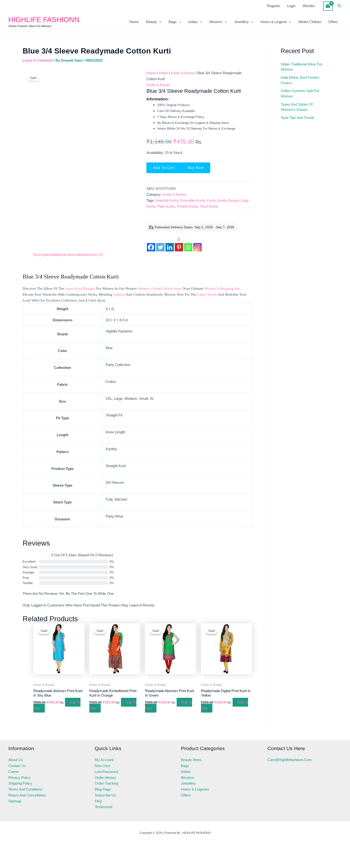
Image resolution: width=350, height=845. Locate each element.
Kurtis (211, 200)
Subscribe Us (105, 795)
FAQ (98, 801)
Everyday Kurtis (192, 200)
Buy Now (196, 168)
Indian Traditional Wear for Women (301, 67)
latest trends (207, 294)
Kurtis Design (228, 200)
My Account (104, 760)
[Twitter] (160, 243)
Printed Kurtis (187, 206)
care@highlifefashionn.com (289, 760)
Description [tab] (42, 255)
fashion (119, 294)
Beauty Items (191, 760)
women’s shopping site (222, 288)
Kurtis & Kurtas (183, 73)
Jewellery (241, 22)
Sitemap (14, 801)
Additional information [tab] (67, 255)
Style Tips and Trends (298, 118)
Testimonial (103, 807)
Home (134, 22)
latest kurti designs (80, 288)
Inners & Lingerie (273, 22)
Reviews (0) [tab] (93, 255)
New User (102, 766)
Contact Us (17, 766)
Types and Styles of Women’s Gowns (297, 107)
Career (13, 772)
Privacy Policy (19, 778)
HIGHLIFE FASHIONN (44, 20)
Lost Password (106, 772)
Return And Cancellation (27, 795)
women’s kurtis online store (159, 288)
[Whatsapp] (188, 243)
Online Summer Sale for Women (300, 93)
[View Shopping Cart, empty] (328, 6)
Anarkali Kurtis (166, 200)
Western (215, 22)
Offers (333, 22)
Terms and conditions (25, 789)
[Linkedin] (169, 243)
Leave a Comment (38, 60)
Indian (193, 22)
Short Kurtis (209, 206)
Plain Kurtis (166, 206)
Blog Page (103, 789)
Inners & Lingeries (195, 789)
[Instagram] (197, 243)
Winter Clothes (309, 22)
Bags (173, 22)
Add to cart (164, 168)
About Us (15, 760)
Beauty (151, 22)
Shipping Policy (20, 783)
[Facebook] (151, 243)
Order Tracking (106, 783)
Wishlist (309, 6)
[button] (339, 6)
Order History (105, 778)
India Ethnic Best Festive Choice (300, 80)
